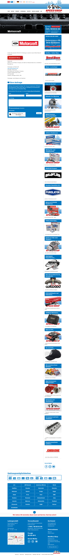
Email (27, 93)
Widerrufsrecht (51, 544)
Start (9, 11)
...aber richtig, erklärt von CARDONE (51, 450)
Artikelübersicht (51, 526)
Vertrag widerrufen (53, 546)
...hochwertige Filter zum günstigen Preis (52, 227)
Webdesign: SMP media (36, 554)
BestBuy (12, 11)
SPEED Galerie (51, 533)
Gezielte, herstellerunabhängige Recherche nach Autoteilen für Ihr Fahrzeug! (53, 88)
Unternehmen (23, 11)
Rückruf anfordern (56, 26)
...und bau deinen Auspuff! (51, 73)
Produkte (17, 11)
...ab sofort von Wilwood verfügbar (52, 282)
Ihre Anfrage (11, 98)
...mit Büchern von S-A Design (51, 371)
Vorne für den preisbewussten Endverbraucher (52, 104)
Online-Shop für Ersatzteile (33, 91)
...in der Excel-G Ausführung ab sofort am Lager (52, 301)
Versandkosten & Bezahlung (54, 541)
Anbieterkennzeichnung (53, 540)
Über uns (50, 531)
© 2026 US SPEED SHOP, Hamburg (47, 554)
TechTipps (29, 11)
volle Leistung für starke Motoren (51, 175)
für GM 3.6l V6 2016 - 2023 (51, 139)
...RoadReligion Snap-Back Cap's (51, 354)
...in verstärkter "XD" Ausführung (52, 319)
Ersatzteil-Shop (14, 58)
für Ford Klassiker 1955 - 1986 (51, 210)
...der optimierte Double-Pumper (51, 245)
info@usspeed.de (54, 32)
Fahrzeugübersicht (52, 523)
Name (10, 93)
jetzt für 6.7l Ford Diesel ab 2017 (52, 192)
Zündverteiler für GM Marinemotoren (51, 264)
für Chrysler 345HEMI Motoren (50, 157)
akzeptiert (17, 108)
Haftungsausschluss (28, 554)
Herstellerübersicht (52, 524)
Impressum (17, 554)
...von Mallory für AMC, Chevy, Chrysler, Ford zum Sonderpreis (53, 388)
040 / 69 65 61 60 (35, 526)
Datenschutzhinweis (15, 108)
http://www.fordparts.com (13, 68)
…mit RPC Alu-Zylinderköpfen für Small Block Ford (53, 427)
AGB (41, 11)
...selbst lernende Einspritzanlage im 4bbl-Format (52, 337)
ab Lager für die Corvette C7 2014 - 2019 (52, 122)
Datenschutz (22, 554)
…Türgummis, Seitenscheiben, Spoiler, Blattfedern (52, 406)
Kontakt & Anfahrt (35, 11)
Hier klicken (18, 114)
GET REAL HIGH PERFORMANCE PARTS (52, 58)
